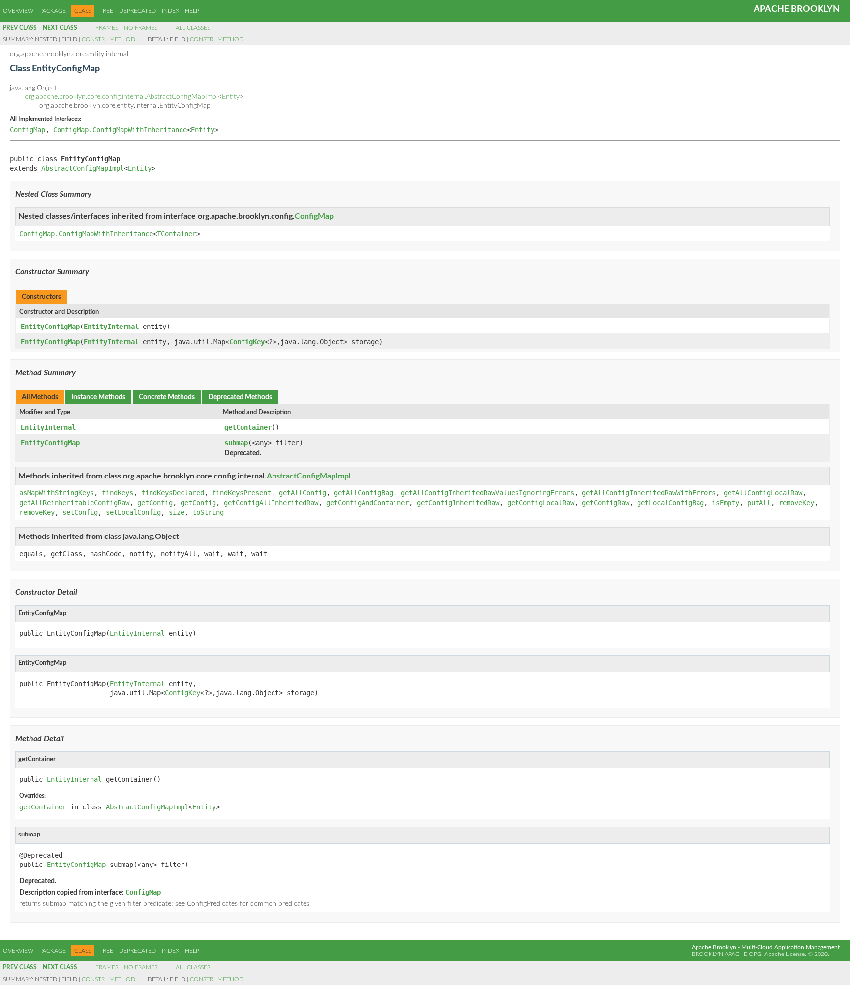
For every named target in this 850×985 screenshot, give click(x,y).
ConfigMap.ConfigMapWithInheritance (120, 130)
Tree (106, 11)
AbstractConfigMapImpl (82, 168)
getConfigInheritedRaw (458, 503)
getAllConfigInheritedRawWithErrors (649, 493)
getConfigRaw (605, 503)
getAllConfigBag (363, 493)
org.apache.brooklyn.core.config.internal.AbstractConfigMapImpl (121, 96)
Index (170, 11)
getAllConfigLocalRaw (763, 493)
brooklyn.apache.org (726, 954)
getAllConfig (302, 493)
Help (192, 11)
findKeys (117, 493)
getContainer (248, 427)
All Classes (193, 27)
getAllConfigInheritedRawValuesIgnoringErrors (487, 493)
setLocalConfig (133, 512)
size (176, 512)
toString (208, 512)
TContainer (176, 234)
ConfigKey (247, 342)
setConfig (80, 512)
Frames (106, 27)
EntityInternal (111, 326)
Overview (18, 11)
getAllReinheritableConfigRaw (74, 503)
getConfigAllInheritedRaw (271, 503)
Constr (93, 39)
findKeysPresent (241, 493)
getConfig (155, 503)
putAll (759, 503)
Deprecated (137, 11)
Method (122, 39)
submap (236, 443)
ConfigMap (27, 130)
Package (52, 11)
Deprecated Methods (240, 397)
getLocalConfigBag (670, 503)
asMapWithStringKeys (56, 493)
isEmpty (725, 503)
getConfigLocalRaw (540, 503)
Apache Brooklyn (797, 9)
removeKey (796, 503)
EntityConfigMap (50, 326)
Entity (231, 96)
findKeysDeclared (172, 493)
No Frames (140, 27)
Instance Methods (98, 397)
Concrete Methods (167, 397)
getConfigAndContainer (367, 503)
